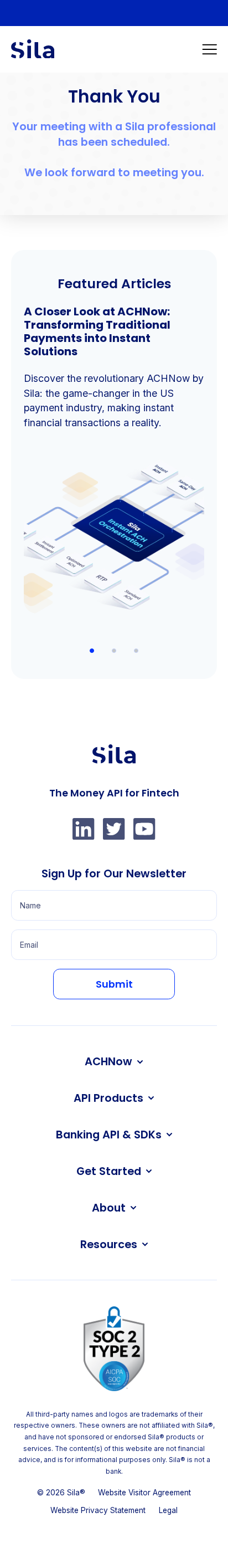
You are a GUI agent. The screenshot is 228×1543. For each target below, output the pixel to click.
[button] (209, 49)
